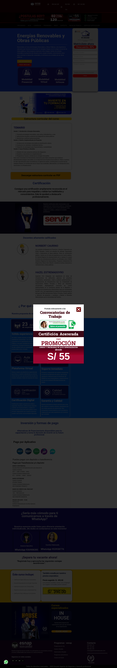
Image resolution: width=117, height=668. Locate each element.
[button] (79, 309)
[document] (58, 334)
